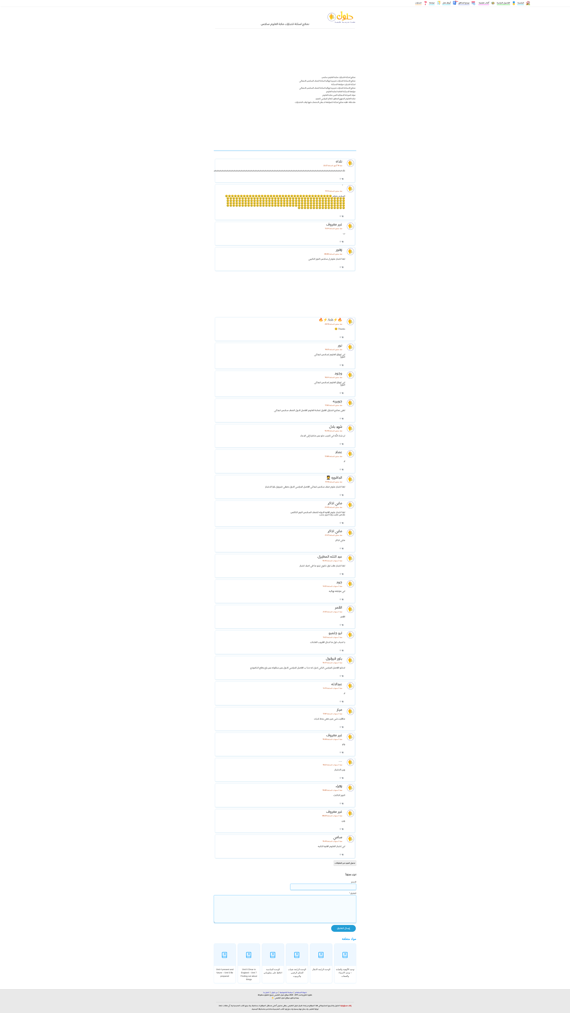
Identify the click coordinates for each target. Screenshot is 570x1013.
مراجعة (432, 3)
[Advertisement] (285, 53)
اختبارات (418, 3)
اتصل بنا (266, 992)
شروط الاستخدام (301, 992)
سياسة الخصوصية (286, 992)
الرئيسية (520, 3)
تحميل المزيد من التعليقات (345, 863)
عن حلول (274, 992)
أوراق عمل (446, 3)
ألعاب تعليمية (483, 3)
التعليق (352, 893)
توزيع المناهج (464, 3)
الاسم (353, 882)
